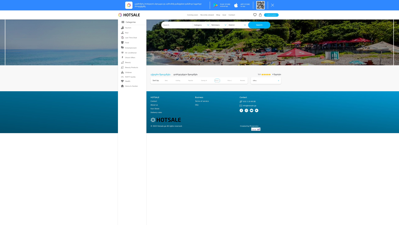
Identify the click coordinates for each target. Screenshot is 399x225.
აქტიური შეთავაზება (160, 74)
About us (154, 105)
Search (259, 25)
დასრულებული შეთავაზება (186, 74)
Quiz (224, 15)
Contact (232, 15)
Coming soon (192, 15)
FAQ (196, 105)
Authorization (271, 15)
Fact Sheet (155, 109)
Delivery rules (156, 112)
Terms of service (202, 101)
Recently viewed (207, 15)
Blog (218, 15)
